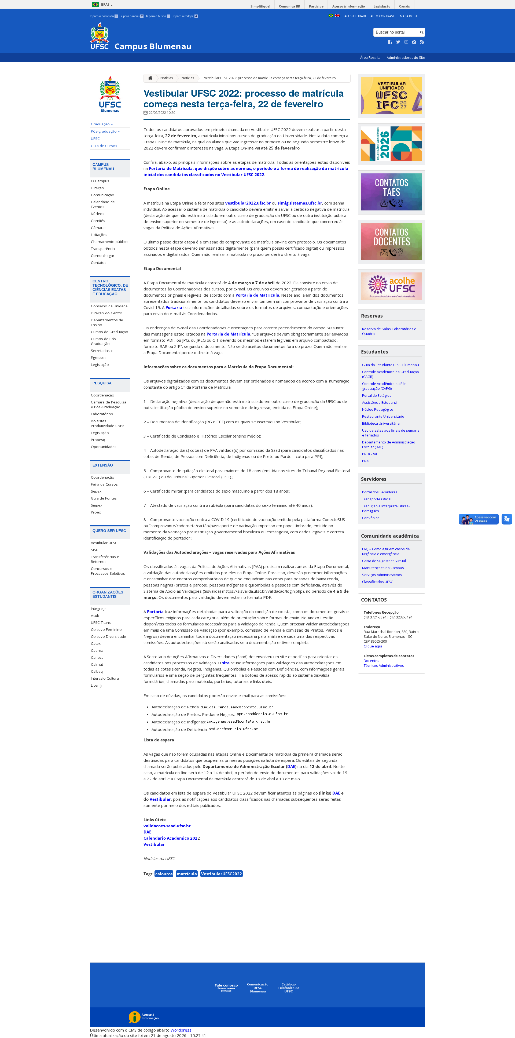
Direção (97, 187)
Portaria (173, 307)
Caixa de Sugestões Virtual (384, 560)
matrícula (187, 873)
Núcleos (97, 213)
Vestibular (154, 844)
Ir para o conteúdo (103, 16)
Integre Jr (98, 608)
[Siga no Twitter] (398, 42)
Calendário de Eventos (103, 204)
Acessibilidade (355, 16)
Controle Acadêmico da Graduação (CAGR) (390, 374)
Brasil (106, 4)
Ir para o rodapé (185, 16)
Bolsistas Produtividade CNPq (107, 423)
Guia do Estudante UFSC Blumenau (390, 364)
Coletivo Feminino (106, 629)
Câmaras (98, 227)
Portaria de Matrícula (257, 295)
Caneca (97, 657)
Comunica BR (289, 6)
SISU (94, 549)
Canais (404, 6)
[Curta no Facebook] (390, 42)
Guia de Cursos (104, 145)
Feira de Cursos (104, 484)
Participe (316, 6)
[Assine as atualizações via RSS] (422, 42)
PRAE (366, 460)
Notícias (166, 78)
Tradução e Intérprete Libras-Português (386, 508)
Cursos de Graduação (109, 331)
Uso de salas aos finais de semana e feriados (391, 433)
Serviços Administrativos (382, 574)
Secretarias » (102, 350)
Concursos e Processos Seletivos (108, 571)
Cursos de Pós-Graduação (104, 341)
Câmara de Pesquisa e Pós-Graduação (108, 404)
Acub (95, 615)
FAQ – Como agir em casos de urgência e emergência (386, 551)
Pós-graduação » (105, 131)
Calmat (97, 664)
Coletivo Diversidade (108, 636)
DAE (147, 832)
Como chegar (102, 255)
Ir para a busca (157, 16)
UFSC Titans (101, 622)
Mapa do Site (410, 16)
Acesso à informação (348, 6)
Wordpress (181, 1030)
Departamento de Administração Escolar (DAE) (388, 444)
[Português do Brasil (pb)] (331, 16)
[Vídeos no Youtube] (406, 42)
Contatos (98, 262)
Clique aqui (373, 646)
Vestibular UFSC (104, 542)
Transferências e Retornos (105, 559)
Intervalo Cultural (105, 678)
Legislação (382, 6)
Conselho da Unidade (109, 306)
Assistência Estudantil (380, 402)
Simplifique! (260, 6)
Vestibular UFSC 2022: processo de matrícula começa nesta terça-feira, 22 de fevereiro (270, 78)
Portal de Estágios (376, 395)
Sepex (96, 491)
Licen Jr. (97, 685)
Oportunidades (103, 446)
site (226, 662)
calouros (163, 873)
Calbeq (97, 671)
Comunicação (102, 194)
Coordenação (102, 395)
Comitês (98, 220)
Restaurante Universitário (383, 416)
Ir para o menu (131, 16)
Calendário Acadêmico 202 (170, 838)
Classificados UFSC (377, 581)
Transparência (103, 248)
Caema (97, 650)
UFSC (95, 138)
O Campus (100, 181)
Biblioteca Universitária (381, 423)
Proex (96, 512)
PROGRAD (370, 453)
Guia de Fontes (104, 498)
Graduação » (102, 124)
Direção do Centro (106, 313)
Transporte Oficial (376, 499)
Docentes (371, 660)
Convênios (371, 517)
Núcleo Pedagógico (377, 409)
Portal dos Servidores (380, 492)
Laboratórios (102, 413)
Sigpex (96, 505)
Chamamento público (109, 241)
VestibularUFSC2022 (221, 873)
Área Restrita (370, 57)
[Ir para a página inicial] (149, 78)
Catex (96, 643)
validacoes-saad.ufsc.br (167, 825)
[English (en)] (337, 16)
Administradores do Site (406, 57)
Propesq (98, 439)
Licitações (99, 234)
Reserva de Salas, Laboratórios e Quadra (389, 331)
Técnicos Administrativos (384, 665)
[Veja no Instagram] (414, 42)
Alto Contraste (383, 16)
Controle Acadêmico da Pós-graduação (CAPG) (385, 386)
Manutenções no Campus (383, 567)
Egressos (98, 357)
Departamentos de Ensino (107, 322)
